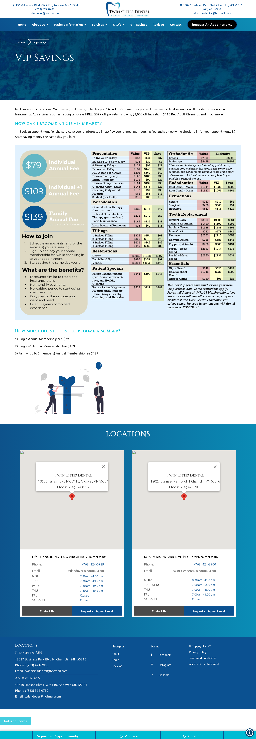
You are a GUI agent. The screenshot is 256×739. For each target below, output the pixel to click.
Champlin (196, 736)
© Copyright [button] (200, 646)
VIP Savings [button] (138, 24)
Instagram (164, 664)
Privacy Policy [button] (198, 652)
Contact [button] (176, 24)
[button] (212, 24)
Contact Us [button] (159, 611)
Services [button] (98, 24)
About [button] (115, 653)
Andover (132, 736)
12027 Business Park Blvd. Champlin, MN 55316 (212, 5)
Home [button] (22, 24)
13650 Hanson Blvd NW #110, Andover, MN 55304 (45, 5)
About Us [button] (39, 24)
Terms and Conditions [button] (202, 658)
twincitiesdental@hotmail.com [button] (211, 13)
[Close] (215, 466)
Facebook (164, 654)
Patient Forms (15, 721)
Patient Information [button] (69, 24)
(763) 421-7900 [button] (211, 9)
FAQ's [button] (117, 24)
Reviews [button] (158, 24)
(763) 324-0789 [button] (45, 9)
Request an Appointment (209, 611)
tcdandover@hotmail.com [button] (44, 13)
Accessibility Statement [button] (204, 664)
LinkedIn (163, 674)
